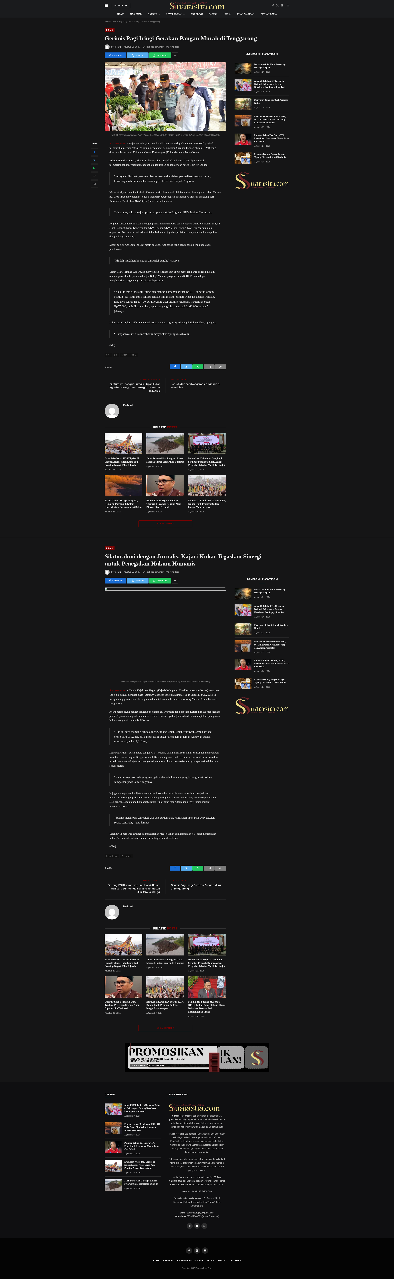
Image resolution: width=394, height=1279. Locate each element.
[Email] (94, 184)
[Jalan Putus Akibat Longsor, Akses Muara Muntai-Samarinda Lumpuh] (165, 443)
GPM (108, 355)
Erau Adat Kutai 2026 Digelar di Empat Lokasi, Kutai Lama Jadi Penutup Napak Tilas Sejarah (122, 461)
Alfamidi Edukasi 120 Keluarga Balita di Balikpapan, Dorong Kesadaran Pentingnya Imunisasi (269, 84)
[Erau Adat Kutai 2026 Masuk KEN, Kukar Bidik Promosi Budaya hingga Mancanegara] (207, 485)
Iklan (210, 1260)
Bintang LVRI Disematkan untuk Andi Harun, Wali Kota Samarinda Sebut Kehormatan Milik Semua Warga (134, 888)
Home (120, 14)
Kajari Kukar (112, 856)
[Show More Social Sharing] (175, 55)
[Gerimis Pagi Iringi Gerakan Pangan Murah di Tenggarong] (165, 129)
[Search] (287, 5)
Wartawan (126, 856)
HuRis (227, 14)
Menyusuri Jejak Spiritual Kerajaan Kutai (271, 101)
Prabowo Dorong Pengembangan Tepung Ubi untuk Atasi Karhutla (270, 155)
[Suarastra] (196, 5)
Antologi (197, 14)
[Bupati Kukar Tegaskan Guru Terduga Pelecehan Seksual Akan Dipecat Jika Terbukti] (165, 485)
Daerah (152, 14)
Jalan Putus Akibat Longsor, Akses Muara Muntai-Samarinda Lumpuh (165, 460)
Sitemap (236, 1260)
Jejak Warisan (245, 14)
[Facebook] (94, 152)
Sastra (213, 14)
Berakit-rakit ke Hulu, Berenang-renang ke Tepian (269, 66)
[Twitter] (94, 160)
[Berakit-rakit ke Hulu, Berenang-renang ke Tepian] (243, 68)
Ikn (115, 355)
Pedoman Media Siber (190, 1260)
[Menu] (106, 5)
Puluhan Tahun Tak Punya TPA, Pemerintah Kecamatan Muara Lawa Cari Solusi (271, 138)
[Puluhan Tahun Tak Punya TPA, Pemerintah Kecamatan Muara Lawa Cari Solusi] (243, 139)
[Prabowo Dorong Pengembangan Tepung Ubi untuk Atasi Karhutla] (243, 158)
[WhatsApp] (94, 168)
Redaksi (117, 47)
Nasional (136, 14)
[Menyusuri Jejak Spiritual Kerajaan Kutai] (243, 104)
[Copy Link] (94, 176)
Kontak (222, 1260)
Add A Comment (165, 523)
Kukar (109, 30)
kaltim (124, 355)
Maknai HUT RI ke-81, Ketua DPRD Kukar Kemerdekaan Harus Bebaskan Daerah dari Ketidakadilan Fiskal (206, 1006)
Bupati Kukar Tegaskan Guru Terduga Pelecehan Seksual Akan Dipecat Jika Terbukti (163, 504)
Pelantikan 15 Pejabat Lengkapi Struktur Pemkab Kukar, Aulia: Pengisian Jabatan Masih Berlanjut (206, 461)
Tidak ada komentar (154, 47)
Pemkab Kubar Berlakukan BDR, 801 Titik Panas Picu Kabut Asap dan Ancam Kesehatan (270, 119)
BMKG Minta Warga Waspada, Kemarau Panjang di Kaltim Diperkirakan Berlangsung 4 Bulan (123, 504)
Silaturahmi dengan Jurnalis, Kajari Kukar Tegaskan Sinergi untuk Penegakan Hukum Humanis (134, 387)
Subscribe (121, 5)
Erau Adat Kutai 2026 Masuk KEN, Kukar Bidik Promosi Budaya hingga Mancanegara (207, 504)
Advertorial (174, 14)
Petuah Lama (269, 14)
